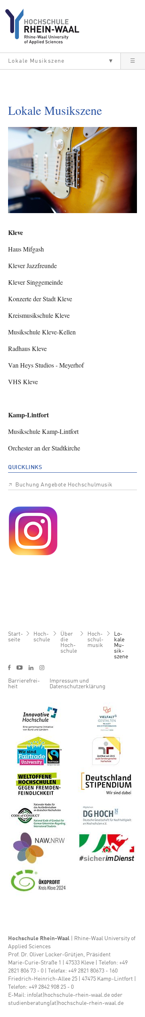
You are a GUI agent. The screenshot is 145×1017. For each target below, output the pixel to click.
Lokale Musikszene (121, 645)
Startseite (15, 637)
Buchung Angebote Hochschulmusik (64, 485)
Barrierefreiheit (24, 683)
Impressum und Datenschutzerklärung (78, 683)
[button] (60, 61)
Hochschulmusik (95, 639)
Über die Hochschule (68, 642)
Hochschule (41, 637)
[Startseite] (45, 26)
